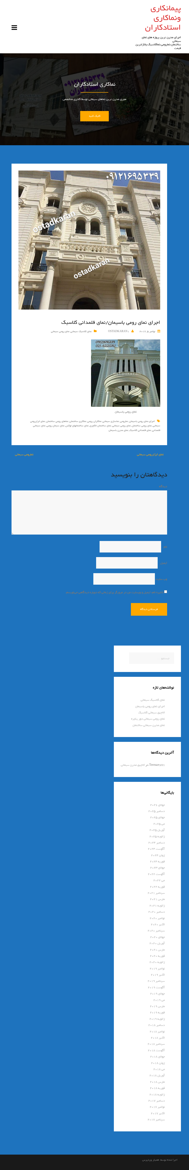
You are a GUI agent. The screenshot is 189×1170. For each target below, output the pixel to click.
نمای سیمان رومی (55, 426)
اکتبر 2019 (158, 974)
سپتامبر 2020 (156, 930)
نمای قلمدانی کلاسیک (140, 430)
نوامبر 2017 (157, 1107)
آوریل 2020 (157, 943)
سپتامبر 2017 (156, 1119)
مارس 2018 (157, 1081)
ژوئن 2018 (158, 1063)
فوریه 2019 (157, 1012)
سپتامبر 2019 (156, 981)
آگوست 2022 (156, 874)
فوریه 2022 (157, 886)
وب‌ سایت (161, 579)
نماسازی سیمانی (111, 421)
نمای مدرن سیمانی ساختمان (149, 725)
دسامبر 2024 (156, 842)
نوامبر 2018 (157, 1031)
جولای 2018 (157, 1056)
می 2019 (159, 1000)
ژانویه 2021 (157, 905)
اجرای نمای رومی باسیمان (142, 421)
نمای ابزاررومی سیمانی (150, 454)
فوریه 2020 (157, 956)
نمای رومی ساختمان (142, 426)
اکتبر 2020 (158, 924)
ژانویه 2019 (157, 1018)
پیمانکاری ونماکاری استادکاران (163, 17)
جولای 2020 (157, 937)
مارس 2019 (157, 1006)
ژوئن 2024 (158, 855)
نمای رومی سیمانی (60, 331)
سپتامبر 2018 (156, 1044)
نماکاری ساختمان (77, 421)
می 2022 (159, 880)
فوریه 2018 (157, 1088)
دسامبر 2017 (156, 1100)
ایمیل (162, 563)
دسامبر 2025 (156, 811)
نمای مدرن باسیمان (118, 430)
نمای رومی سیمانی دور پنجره (148, 718)
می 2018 (159, 1069)
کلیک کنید (94, 116)
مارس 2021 (157, 899)
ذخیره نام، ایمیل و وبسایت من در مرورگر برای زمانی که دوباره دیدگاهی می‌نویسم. (114, 592)
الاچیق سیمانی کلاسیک (151, 712)
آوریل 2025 (157, 830)
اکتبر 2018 (158, 1037)
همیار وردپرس (150, 1160)
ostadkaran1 (118, 331)
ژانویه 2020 (157, 962)
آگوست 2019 (156, 987)
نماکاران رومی (94, 421)
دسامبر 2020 (156, 911)
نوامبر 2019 (157, 968)
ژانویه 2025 (157, 836)
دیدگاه (162, 486)
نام (164, 546)
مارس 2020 (157, 949)
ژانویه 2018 (157, 1094)
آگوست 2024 (156, 848)
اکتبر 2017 (158, 1113)
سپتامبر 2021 (156, 893)
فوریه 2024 (157, 861)
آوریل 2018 (157, 1075)
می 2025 (159, 823)
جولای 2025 (157, 817)
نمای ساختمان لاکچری (100, 426)
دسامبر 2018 (156, 1025)
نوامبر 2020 (157, 918)
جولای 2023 (157, 867)
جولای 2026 (157, 805)
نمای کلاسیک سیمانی (81, 331)
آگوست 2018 (156, 1050)
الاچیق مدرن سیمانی (133, 765)
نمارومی (124, 421)
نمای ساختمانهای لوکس (77, 426)
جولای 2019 (157, 993)
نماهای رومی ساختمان (57, 421)
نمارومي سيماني (24, 454)
